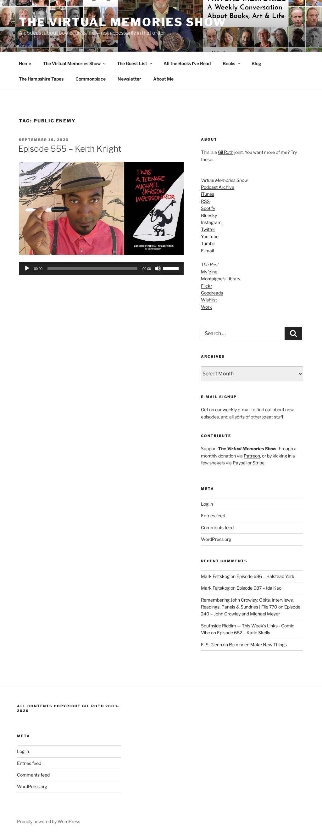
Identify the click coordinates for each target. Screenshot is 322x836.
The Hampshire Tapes (41, 78)
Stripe (258, 462)
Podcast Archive (217, 187)
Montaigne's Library (220, 278)
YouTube (210, 236)
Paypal (240, 462)
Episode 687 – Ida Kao (258, 588)
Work (206, 307)
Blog (256, 63)
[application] (101, 268)
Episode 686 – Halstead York (265, 576)
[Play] (27, 268)
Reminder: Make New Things (258, 644)
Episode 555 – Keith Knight (69, 149)
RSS (205, 201)
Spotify (208, 208)
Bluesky (209, 215)
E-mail (207, 250)
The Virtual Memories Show (122, 22)
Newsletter (129, 78)
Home (25, 63)
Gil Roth (225, 152)
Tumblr (208, 243)
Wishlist (209, 299)
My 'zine (209, 271)
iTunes (207, 194)
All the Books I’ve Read (187, 63)
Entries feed (213, 515)
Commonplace (90, 78)
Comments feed (217, 527)
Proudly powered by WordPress (48, 821)
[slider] (171, 267)
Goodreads (212, 292)
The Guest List (132, 63)
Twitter (208, 229)
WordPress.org (216, 539)
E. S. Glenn (211, 644)
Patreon (252, 455)
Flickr (206, 286)
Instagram (211, 222)
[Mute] (158, 268)
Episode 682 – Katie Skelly (243, 632)
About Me (163, 78)
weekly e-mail (236, 409)
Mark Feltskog (215, 576)
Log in (207, 504)
